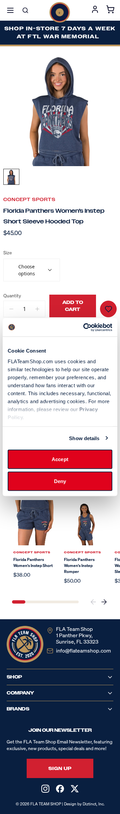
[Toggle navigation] (10, 10)
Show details (84, 438)
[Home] (59, 12)
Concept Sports (29, 199)
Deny (60, 481)
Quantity (12, 295)
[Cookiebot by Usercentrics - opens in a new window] (84, 327)
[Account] (95, 10)
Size (7, 252)
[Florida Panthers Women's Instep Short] (34, 522)
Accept (60, 459)
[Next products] (104, 602)
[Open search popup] (25, 10)
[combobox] (31, 270)
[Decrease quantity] (11, 309)
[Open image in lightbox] (60, 109)
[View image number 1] (11, 177)
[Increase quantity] (37, 309)
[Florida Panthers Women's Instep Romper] (85, 522)
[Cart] (110, 10)
